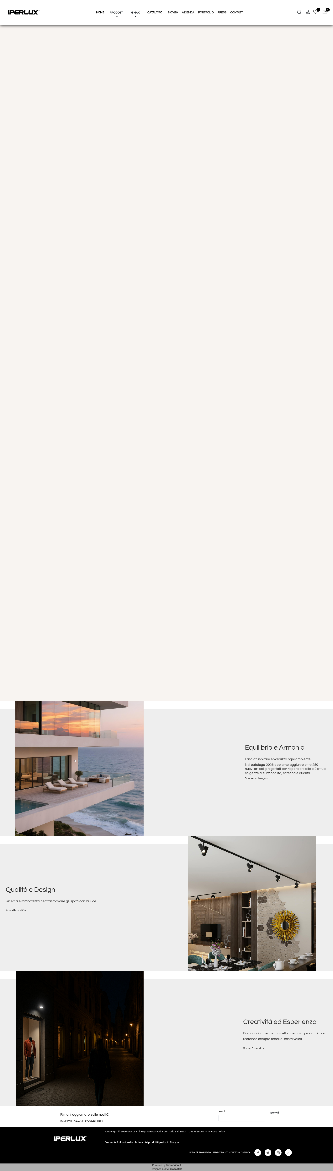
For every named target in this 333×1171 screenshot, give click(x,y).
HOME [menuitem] (100, 12)
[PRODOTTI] (116, 5)
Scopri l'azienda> (253, 1048)
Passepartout (173, 1165)
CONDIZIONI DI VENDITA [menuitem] (240, 1152)
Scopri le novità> (16, 910)
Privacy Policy (216, 1131)
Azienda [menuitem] (188, 12)
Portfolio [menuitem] (206, 12)
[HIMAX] (135, 5)
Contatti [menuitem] (236, 12)
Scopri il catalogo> (256, 778)
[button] (274, 1113)
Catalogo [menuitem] (154, 12)
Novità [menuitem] (173, 12)
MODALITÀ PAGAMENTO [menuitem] (200, 1152)
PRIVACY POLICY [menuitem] (220, 1152)
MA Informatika (173, 1169)
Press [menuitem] (222, 12)
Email (223, 1111)
